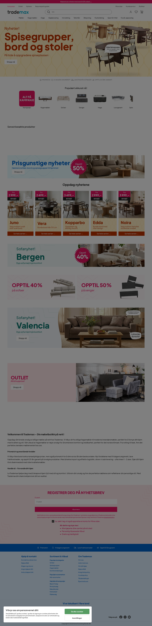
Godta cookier (77, 611)
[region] (48, 614)
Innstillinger (77, 618)
